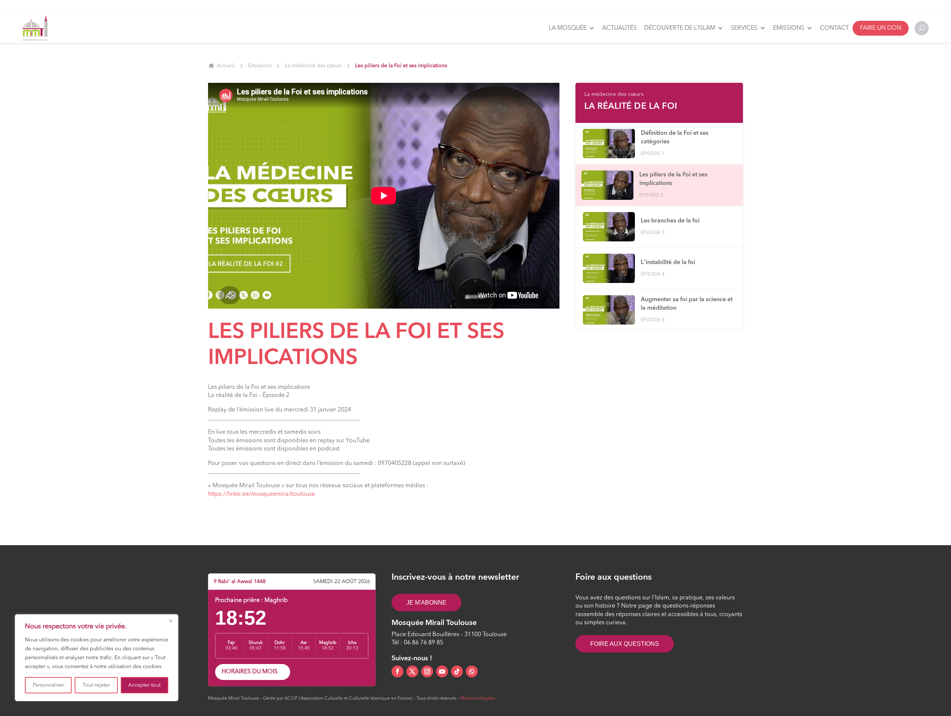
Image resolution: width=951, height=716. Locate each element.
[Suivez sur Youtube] (442, 671)
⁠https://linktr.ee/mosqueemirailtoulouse (261, 494)
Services (744, 28)
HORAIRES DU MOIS (249, 672)
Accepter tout (144, 685)
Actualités (619, 28)
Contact (834, 28)
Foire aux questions (624, 644)
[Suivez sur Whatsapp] (472, 671)
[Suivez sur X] (412, 671)
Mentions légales (477, 698)
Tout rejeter (96, 685)
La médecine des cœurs (313, 65)
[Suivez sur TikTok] (457, 671)
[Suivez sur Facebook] (397, 671)
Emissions (788, 28)
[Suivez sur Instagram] (427, 671)
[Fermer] (170, 620)
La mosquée (568, 28)
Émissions (260, 65)
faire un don (880, 28)
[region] (96, 657)
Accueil (226, 65)
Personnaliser (48, 685)
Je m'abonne (426, 602)
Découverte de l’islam (679, 28)
